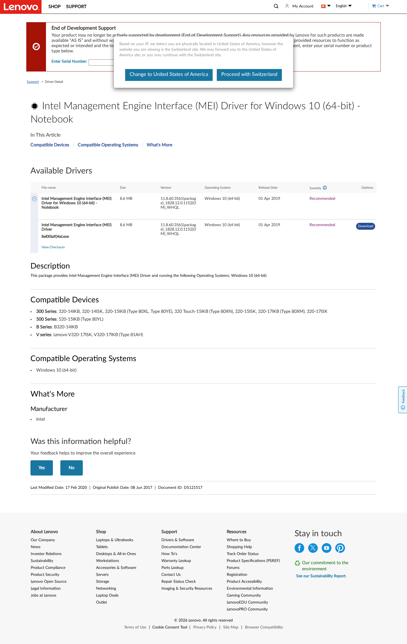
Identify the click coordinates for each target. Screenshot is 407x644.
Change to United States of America (169, 74)
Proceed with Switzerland (249, 74)
